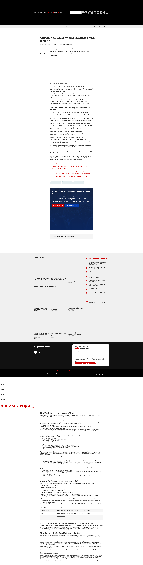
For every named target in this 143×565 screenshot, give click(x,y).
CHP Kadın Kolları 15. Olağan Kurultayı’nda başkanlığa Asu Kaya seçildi (68, 171)
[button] (75, 5)
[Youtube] (85, 12)
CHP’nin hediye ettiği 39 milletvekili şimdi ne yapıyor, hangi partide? (41, 279)
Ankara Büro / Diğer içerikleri (45, 286)
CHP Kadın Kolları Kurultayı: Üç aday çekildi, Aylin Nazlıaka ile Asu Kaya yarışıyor (71, 173)
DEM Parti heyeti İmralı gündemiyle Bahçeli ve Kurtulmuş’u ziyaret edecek (41, 334)
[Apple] (104, 12)
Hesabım (106, 26)
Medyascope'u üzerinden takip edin (64, 236)
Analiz (73, 26)
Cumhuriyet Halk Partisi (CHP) (67, 182)
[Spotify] (101, 12)
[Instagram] (107, 12)
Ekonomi (90, 26)
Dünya (95, 26)
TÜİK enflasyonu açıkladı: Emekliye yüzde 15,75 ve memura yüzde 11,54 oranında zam (58, 308)
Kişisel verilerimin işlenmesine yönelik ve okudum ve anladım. (90, 356)
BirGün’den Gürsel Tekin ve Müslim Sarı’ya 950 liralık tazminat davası (58, 279)
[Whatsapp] (88, 12)
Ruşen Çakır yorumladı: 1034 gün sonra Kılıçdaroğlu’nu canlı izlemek (75, 280)
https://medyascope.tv (61, 420)
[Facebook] (98, 12)
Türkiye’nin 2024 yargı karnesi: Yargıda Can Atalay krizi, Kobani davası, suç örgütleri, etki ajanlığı (74, 333)
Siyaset (67, 26)
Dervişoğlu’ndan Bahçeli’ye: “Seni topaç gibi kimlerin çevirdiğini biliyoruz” (41, 309)
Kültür (100, 26)
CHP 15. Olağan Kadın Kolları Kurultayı (60, 48)
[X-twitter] (95, 12)
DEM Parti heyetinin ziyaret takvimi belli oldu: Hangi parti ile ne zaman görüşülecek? (75, 308)
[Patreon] (82, 12)
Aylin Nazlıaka (53, 182)
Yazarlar (78, 26)
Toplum (84, 26)
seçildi (83, 105)
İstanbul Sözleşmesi (77, 182)
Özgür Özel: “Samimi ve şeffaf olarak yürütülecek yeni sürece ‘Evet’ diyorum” (58, 334)
